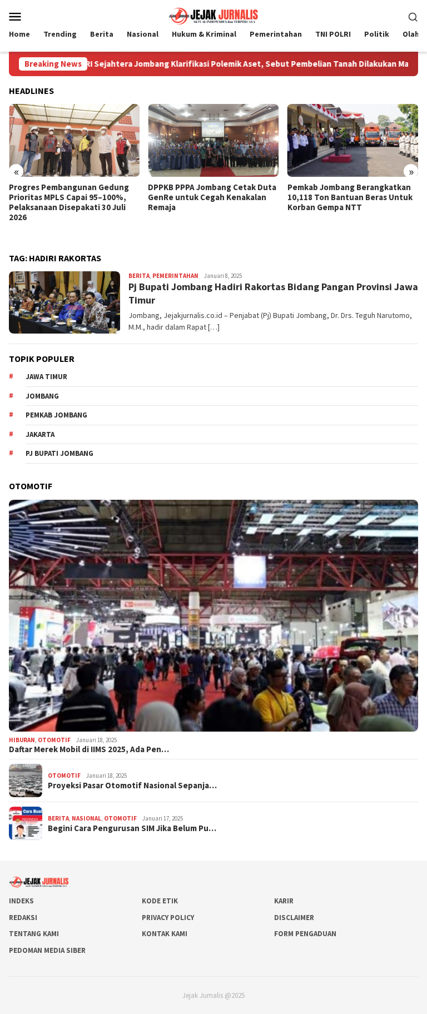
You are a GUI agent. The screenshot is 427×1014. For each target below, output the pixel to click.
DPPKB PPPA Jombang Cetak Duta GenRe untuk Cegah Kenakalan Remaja (212, 197)
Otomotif (54, 740)
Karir (284, 901)
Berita (139, 276)
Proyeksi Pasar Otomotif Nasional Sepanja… (132, 786)
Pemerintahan (175, 276)
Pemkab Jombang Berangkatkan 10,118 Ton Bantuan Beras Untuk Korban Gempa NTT (350, 197)
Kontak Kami (164, 933)
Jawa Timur (46, 376)
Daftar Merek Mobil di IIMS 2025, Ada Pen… (89, 749)
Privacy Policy (168, 917)
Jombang (42, 396)
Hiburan (22, 740)
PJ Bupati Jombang (59, 453)
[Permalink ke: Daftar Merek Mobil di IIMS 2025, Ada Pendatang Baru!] (213, 616)
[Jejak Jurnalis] (213, 15)
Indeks (21, 901)
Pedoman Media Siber (47, 950)
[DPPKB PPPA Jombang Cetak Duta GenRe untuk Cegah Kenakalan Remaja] (213, 140)
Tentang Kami (34, 933)
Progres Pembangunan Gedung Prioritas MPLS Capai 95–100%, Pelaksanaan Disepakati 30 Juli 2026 (69, 202)
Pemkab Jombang (56, 415)
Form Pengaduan (305, 933)
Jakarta (40, 434)
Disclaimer (294, 917)
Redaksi (23, 917)
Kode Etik (160, 901)
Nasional (86, 818)
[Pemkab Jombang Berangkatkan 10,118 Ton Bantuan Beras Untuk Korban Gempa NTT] (352, 140)
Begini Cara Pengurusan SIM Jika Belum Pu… (132, 828)
